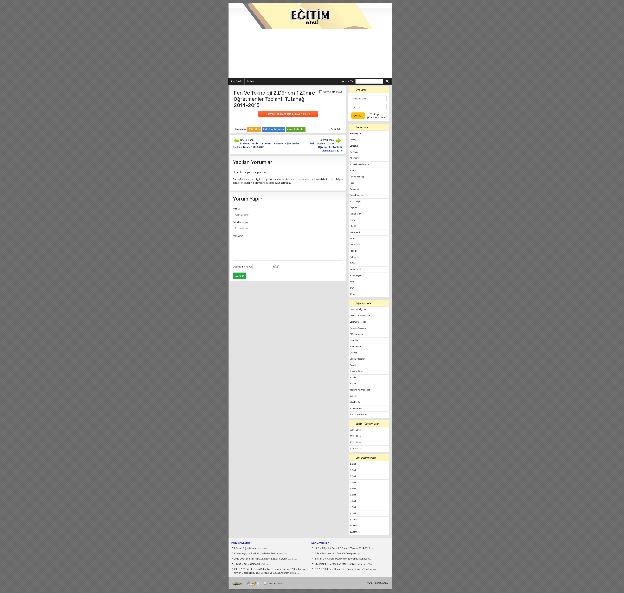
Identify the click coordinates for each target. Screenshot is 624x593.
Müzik (352, 238)
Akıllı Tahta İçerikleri (359, 309)
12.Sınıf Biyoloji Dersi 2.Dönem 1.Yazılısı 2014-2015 (342, 548)
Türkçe (353, 294)
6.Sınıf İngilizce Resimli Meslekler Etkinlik (256, 553)
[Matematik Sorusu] (274, 583)
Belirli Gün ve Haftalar (360, 316)
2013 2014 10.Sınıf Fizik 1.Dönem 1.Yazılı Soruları (261, 558)
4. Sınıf (353, 482)
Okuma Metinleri (357, 359)
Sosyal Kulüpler (356, 371)
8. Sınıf (353, 507)
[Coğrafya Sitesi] (237, 583)
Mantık (353, 226)
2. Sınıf (353, 470)
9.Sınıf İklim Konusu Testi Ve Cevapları (335, 553)
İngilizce (353, 208)
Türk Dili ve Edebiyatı (359, 164)
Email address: (241, 222)
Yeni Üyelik (376, 114)
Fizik (352, 183)
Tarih (352, 282)
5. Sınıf (353, 489)
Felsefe (353, 170)
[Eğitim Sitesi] (310, 16)
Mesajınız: (238, 235)
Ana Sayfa (236, 81)
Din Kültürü (355, 158)
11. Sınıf (353, 526)
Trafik (352, 288)
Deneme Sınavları (358, 328)
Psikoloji (353, 251)
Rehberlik (354, 257)
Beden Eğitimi (356, 133)
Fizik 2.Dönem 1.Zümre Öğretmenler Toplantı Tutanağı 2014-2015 (326, 147)
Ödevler (353, 353)
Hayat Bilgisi (355, 201)
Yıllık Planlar (355, 402)
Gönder (239, 275)
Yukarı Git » (336, 129)
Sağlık (352, 263)
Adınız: (236, 208)
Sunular (353, 377)
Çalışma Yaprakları (358, 322)
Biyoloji (353, 140)
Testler (353, 384)
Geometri (354, 189)
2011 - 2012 (355, 430)
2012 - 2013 (355, 436)
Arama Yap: (348, 81)
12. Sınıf (353, 532)
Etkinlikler (354, 340)
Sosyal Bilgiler (356, 275)
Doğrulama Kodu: (242, 266)
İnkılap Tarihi (355, 214)
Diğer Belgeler (356, 334)
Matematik (355, 232)
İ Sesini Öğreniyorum (245, 548)
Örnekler (354, 365)
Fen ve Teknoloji (357, 177)
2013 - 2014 (355, 442)
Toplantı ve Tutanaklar (360, 390)
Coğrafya (354, 146)
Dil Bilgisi (354, 152)
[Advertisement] (310, 54)
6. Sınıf (353, 495)
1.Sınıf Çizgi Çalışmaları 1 (248, 564)
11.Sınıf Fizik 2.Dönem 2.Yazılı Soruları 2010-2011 (341, 564)
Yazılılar (353, 396)
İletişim (250, 81)
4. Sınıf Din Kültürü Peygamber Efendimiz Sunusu (341, 558)
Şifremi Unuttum (376, 117)
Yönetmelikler (356, 408)
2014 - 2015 (355, 448)
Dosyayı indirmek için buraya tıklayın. (288, 113)
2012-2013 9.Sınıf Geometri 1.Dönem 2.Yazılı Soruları (343, 569)
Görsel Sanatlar (357, 195)
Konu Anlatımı (356, 346)
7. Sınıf (353, 501)
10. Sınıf (353, 519)
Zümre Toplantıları (358, 414)
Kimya (352, 220)
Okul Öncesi (355, 245)
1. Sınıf (353, 464)
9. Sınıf (353, 513)
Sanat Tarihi (355, 269)
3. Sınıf (353, 476)
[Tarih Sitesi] (253, 583)
